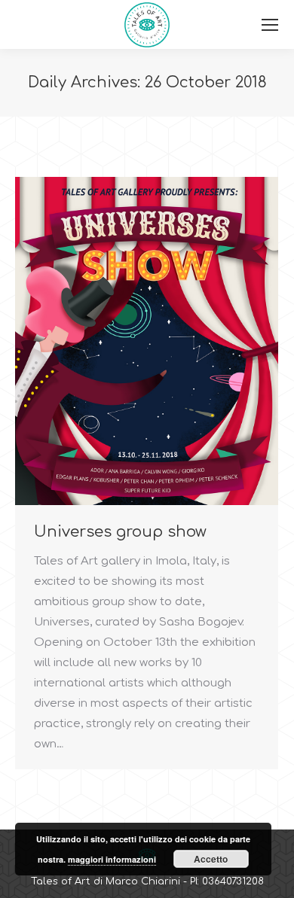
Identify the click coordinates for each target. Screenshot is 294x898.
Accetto (211, 859)
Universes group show (120, 531)
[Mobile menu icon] (270, 25)
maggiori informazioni (112, 859)
